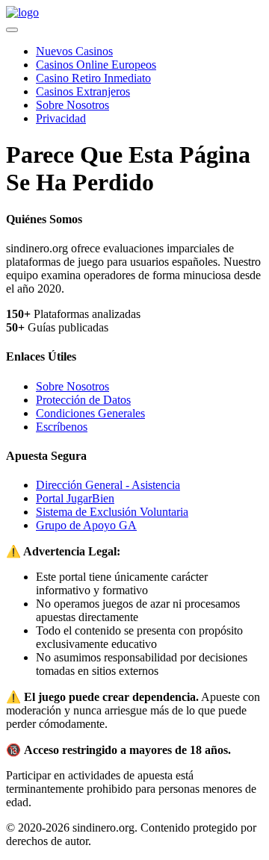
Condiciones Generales (90, 413)
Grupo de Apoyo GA (86, 525)
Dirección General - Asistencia (108, 485)
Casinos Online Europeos (96, 64)
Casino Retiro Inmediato (93, 78)
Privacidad (61, 118)
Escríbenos (61, 426)
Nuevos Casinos (74, 51)
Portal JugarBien (75, 498)
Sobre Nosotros (72, 105)
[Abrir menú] (12, 30)
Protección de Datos (83, 399)
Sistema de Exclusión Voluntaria (112, 511)
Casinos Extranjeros (83, 91)
